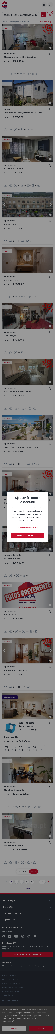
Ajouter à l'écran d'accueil (27, 535)
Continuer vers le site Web (27, 527)
